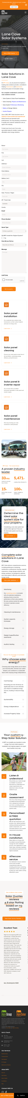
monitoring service (11, 593)
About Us (3, 1072)
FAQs (3, 1083)
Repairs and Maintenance (19, 101)
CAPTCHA (5, 275)
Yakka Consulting (15, 1027)
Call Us (22, 1095)
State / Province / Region (8, 193)
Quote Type (5, 227)
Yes (5, 238)
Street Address (5, 171)
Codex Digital (8, 1027)
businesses (19, 86)
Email (3, 211)
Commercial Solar (5, 1056)
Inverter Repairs (8, 111)
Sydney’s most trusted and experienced (13, 116)
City (3, 185)
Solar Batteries (4, 1059)
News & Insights (4, 1078)
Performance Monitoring (17, 105)
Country (4, 207)
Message (4, 249)
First (3, 153)
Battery (5, 108)
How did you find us (7, 241)
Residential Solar (5, 1053)
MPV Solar (6, 82)
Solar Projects (4, 1075)
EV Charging (4, 1062)
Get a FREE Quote (7, 1095)
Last (3, 160)
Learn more (14, 7)
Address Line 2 (5, 178)
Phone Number (6, 219)
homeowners (9, 86)
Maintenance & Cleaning (6, 1064)
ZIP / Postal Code (6, 200)
